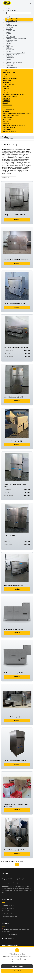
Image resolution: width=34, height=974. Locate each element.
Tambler (8, 61)
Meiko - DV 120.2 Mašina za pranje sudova (15, 485)
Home (8, 8)
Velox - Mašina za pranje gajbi (13, 397)
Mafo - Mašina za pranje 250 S (13, 585)
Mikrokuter (9, 46)
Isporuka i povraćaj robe (8, 908)
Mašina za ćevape (9, 72)
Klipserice (9, 22)
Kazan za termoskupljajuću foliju (15, 53)
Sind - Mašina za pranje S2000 (13, 673)
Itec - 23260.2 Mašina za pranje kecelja (16, 347)
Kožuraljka (9, 56)
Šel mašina (9, 27)
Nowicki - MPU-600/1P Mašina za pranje (16, 260)
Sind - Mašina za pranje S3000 (13, 629)
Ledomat (9, 41)
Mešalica (9, 48)
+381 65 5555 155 (12, 935)
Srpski (15, 20)
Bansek (5, 70)
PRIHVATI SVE (17, 970)
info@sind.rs (11, 938)
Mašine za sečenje (11, 25)
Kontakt (17, 220)
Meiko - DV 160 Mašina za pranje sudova (16, 536)
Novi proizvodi (11, 10)
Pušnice (8, 59)
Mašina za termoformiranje (14, 62)
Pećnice (8, 51)
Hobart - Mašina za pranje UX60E (14, 303)
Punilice (8, 32)
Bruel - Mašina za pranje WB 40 (14, 850)
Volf (7, 35)
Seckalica (9, 29)
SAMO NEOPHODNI (17, 966)
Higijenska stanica (11, 40)
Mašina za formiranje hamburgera (16, 38)
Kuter (8, 24)
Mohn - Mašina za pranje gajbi (13, 441)
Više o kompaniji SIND (8, 905)
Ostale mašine (10, 49)
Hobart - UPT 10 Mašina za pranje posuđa (14, 215)
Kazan (8, 45)
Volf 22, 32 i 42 (10, 37)
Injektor (8, 43)
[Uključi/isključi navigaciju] (30, 3)
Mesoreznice (10, 57)
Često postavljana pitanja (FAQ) (10, 916)
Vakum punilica (10, 64)
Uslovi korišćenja (6, 911)
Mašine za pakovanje (12, 54)
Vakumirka (9, 65)
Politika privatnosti (17, 962)
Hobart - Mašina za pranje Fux (13, 717)
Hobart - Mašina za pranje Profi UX (15, 760)
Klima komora (10, 30)
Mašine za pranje (11, 67)
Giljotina (8, 33)
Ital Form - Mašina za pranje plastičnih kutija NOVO (16, 805)
